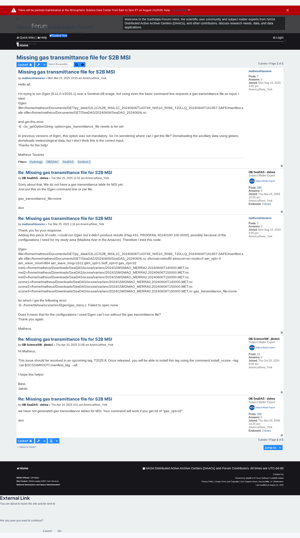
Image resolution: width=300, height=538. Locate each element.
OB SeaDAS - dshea (262, 172)
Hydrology (36, 161)
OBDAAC (53, 161)
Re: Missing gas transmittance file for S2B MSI (65, 172)
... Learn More (179, 10)
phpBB (248, 478)
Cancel (47, 530)
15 (258, 354)
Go (59, 530)
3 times (266, 204)
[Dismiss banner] (287, 10)
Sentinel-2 (84, 161)
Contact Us (278, 474)
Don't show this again (28, 44)
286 (259, 187)
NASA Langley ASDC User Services (44, 481)
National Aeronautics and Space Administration (38, 485)
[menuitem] (196, 468)
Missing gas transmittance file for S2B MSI (73, 57)
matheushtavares (260, 71)
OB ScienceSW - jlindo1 (264, 338)
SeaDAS (68, 161)
